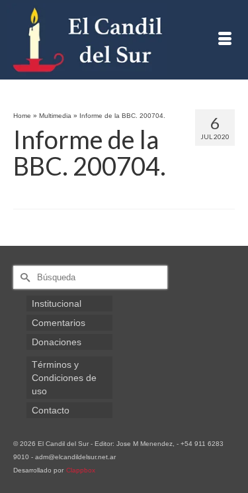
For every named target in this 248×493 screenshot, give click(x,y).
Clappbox (80, 470)
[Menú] (224, 40)
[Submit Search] (23, 277)
